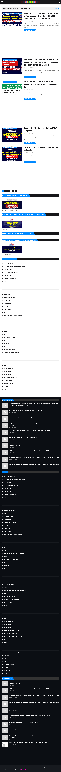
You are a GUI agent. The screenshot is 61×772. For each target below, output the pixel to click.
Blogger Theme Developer (27, 769)
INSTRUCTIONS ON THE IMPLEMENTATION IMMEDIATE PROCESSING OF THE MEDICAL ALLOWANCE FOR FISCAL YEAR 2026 (34, 444)
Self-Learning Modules (10, 377)
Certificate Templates (10, 291)
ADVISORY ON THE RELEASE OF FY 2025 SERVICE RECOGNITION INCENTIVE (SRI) (28, 742)
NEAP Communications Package (13, 581)
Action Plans (7, 482)
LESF (5, 334)
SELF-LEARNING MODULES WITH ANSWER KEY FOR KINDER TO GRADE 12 (41, 84)
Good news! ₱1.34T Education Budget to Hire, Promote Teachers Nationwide (29, 715)
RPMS (5, 356)
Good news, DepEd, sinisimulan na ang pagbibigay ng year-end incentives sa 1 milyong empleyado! (32, 736)
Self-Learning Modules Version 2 (13, 636)
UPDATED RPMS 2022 (9, 664)
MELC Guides (7, 572)
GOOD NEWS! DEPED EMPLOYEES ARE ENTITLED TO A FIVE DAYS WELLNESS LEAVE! (29, 430)
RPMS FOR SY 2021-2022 (9, 609)
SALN (5, 365)
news (5, 587)
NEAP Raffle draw (9, 584)
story (5, 643)
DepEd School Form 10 (10, 522)
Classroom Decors (9, 297)
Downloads (7, 309)
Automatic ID (8, 275)
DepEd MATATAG (8, 516)
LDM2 (5, 331)
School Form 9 (8, 374)
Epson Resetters (8, 319)
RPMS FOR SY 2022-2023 (9, 612)
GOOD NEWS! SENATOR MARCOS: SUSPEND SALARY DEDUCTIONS (25, 410)
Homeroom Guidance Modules (12, 322)
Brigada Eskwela (8, 285)
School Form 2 (8, 371)
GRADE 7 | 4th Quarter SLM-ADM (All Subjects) (41, 148)
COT (5, 288)
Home (20, 767)
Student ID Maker (9, 380)
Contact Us (37, 767)
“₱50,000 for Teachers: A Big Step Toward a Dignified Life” (24, 437)
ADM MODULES (8, 269)
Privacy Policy (45, 767)
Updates (6, 667)
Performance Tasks (9, 349)
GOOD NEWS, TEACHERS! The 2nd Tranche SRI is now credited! (25, 729)
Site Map (57, 767)
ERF (4, 312)
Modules (6, 343)
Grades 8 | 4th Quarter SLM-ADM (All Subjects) (41, 129)
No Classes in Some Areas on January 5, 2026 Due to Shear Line (25, 722)
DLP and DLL (7, 300)
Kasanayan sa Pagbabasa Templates (14, 553)
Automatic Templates (10, 278)
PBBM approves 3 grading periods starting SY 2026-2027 (23, 417)
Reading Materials (9, 359)
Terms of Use (26, 767)
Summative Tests (9, 383)
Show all (57, 8)
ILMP (5, 325)
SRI (4, 639)
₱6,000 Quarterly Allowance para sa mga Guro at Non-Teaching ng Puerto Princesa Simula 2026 (34, 457)
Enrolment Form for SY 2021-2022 (13, 315)
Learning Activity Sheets (11, 337)
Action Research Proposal (11, 272)
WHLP (5, 393)
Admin (26, 21)
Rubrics (6, 362)
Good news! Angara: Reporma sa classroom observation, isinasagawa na (28, 709)
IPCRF (5, 328)
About (32, 767)
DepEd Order (7, 303)
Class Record (7, 294)
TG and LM (7, 386)
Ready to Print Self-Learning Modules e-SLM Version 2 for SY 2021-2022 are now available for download (41, 16)
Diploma (6, 306)
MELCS (5, 575)
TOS (5, 390)
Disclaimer (51, 767)
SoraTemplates (10, 769)
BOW (5, 282)
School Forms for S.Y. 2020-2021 (13, 630)
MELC (5, 340)
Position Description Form (11, 352)
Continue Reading (29, 30)
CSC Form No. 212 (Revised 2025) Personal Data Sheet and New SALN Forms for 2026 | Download (34, 464)
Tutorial (6, 661)
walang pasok (8, 670)
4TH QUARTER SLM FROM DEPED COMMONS (15, 266)
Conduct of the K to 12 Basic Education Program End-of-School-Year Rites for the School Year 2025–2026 (34, 424)
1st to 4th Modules (9, 263)
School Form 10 (8, 368)
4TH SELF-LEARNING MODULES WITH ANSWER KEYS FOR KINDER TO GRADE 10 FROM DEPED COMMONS (41, 62)
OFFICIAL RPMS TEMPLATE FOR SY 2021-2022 (15, 590)
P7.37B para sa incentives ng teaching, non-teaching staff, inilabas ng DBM (29, 450)
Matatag (6, 565)
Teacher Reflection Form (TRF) (12, 652)
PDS (5, 346)
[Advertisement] (30, 45)
